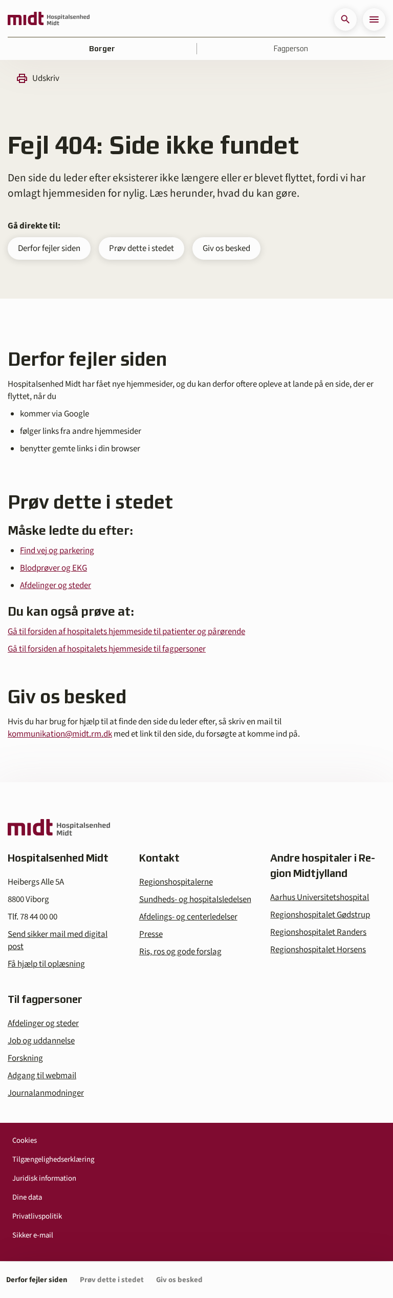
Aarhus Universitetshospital (319, 897)
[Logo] (49, 19)
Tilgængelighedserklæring (53, 1159)
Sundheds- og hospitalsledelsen (195, 899)
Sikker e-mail (32, 1235)
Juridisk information (44, 1178)
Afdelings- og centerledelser (188, 917)
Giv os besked (226, 248)
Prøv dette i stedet (141, 248)
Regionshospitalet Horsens (318, 950)
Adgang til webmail (42, 1076)
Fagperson (291, 48)
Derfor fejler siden (49, 248)
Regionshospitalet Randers (318, 932)
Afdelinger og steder (55, 585)
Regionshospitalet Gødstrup (320, 915)
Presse (151, 934)
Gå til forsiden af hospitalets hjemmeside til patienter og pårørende (126, 631)
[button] (345, 19)
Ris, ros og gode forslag (180, 952)
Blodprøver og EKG (53, 568)
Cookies (24, 1140)
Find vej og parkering (57, 551)
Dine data (27, 1197)
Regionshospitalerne (176, 882)
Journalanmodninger (46, 1093)
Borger (102, 48)
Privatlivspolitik (37, 1216)
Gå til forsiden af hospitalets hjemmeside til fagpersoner (107, 649)
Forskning (25, 1058)
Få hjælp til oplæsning (46, 964)
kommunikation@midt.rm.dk (60, 734)
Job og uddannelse (41, 1041)
